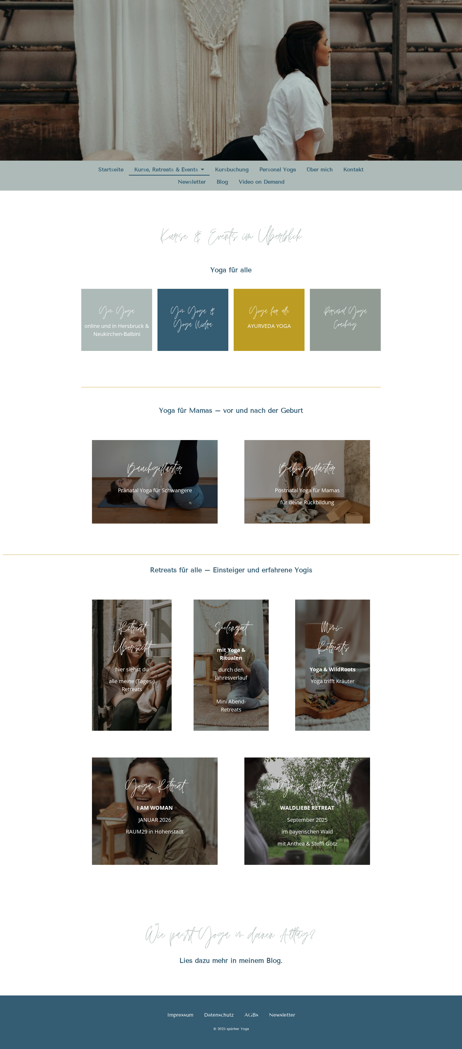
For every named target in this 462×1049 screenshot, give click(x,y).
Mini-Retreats (333, 640)
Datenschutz (219, 1015)
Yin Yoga (116, 313)
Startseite (111, 169)
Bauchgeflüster (155, 471)
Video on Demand (261, 182)
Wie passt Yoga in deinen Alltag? (231, 938)
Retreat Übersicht (131, 640)
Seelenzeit (231, 631)
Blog (222, 182)
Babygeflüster (307, 471)
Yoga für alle (269, 313)
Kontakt (353, 169)
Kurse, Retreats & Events (166, 169)
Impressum (180, 1015)
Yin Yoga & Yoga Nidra (193, 319)
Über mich (320, 169)
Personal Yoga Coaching (345, 319)
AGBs (251, 1015)
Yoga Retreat (154, 788)
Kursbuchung (232, 169)
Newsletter (192, 182)
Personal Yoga (277, 169)
